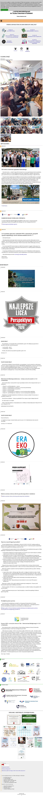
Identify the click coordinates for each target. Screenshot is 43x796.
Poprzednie (3, 117)
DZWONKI (21, 50)
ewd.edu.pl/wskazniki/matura (20, 254)
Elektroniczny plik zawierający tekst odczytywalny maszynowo (13, 770)
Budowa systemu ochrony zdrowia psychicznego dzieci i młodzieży (15, 496)
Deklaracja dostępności (6, 768)
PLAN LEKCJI (15, 50)
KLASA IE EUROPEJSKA (9, 41)
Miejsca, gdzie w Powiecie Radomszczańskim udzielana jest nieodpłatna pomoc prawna (19, 608)
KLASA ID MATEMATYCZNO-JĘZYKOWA (34, 36)
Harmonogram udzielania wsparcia (9, 224)
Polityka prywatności (5, 767)
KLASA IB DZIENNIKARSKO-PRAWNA (32, 30)
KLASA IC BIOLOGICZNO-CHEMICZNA (12, 36)
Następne (8, 117)
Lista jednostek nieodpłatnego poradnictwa (11, 609)
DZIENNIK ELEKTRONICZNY (27, 51)
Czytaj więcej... (5, 205)
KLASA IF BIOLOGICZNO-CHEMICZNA (34, 41)
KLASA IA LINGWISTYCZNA (11, 30)
